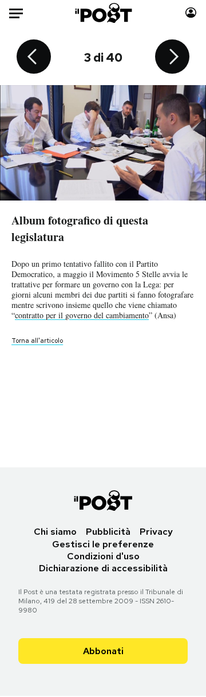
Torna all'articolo (37, 341)
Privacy (156, 532)
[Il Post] (103, 13)
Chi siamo (55, 532)
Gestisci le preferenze (103, 544)
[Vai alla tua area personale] (191, 13)
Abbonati (103, 651)
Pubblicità (108, 532)
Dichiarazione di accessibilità (103, 568)
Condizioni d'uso (103, 556)
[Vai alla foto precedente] (34, 57)
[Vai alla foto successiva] (172, 57)
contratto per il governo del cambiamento (82, 315)
